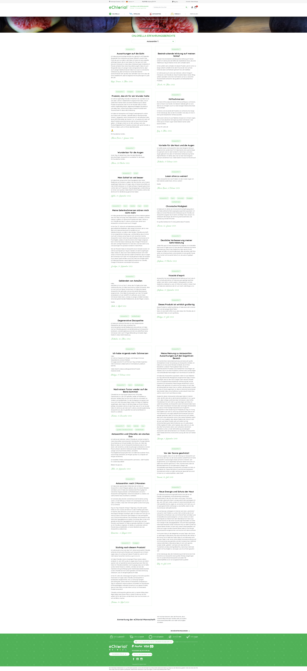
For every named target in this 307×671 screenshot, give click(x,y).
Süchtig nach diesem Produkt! (130, 547)
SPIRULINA (137, 14)
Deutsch (130, 1)
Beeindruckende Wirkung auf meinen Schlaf (176, 54)
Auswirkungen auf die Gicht (130, 53)
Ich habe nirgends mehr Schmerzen (130, 353)
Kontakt (188, 1)
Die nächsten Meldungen (179, 631)
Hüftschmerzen (176, 99)
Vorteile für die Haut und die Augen (176, 145)
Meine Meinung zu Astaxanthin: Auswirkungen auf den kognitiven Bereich (176, 355)
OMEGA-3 (177, 14)
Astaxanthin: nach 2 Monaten (130, 483)
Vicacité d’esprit (176, 275)
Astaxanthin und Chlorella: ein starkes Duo (131, 435)
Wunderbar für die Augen (130, 152)
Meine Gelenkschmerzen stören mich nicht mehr (130, 211)
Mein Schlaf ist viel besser (130, 177)
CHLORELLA (115, 14)
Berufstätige (194, 1)
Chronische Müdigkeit (176, 206)
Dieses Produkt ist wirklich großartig (176, 304)
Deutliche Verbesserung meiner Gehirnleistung (176, 241)
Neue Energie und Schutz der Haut (176, 491)
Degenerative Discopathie (130, 320)
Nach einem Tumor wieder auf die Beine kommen (130, 390)
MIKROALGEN (194, 14)
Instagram (141, 659)
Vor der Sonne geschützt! (176, 453)
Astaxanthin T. (164, 19)
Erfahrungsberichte (152, 19)
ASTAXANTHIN (156, 14)
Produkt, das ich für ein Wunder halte (130, 96)
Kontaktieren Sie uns (119, 654)
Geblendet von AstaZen (130, 280)
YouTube (137, 659)
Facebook (133, 659)
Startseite (142, 19)
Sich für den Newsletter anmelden (143, 654)
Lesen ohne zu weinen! (176, 176)
